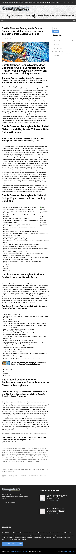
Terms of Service (59, 52)
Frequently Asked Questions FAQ (63, 41)
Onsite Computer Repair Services (22, 459)
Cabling (23, 448)
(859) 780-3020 (34, 122)
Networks (23, 458)
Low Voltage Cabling (28, 452)
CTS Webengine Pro (68, 551)
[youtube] (68, 2)
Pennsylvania (16, 90)
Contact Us (57, 44)
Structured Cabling (33, 461)
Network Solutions (7, 458)
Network (37, 452)
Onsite (29, 458)
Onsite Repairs (6, 461)
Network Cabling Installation (32, 454)
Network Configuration (18, 456)
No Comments (14, 39)
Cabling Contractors (32, 448)
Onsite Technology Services (19, 461)
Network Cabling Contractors (15, 454)
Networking (16, 458)
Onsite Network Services (39, 459)
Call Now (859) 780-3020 (13, 544)
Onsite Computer (37, 458)
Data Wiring (18, 452)
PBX (9, 180)
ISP (36, 113)
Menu (2, 20)
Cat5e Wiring (10, 450)
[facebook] (61, 2)
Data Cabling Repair (42, 450)
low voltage (44, 150)
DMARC (5, 253)
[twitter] (65, 2)
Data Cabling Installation (29, 450)
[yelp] (72, 2)
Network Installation (32, 456)
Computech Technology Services (19, 551)
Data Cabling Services (8, 452)
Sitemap (56, 55)
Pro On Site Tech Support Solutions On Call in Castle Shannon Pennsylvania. (24, 433)
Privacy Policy (58, 48)
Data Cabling (18, 450)
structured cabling (7, 109)
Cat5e (40, 448)
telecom (9, 178)
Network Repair (42, 456)
